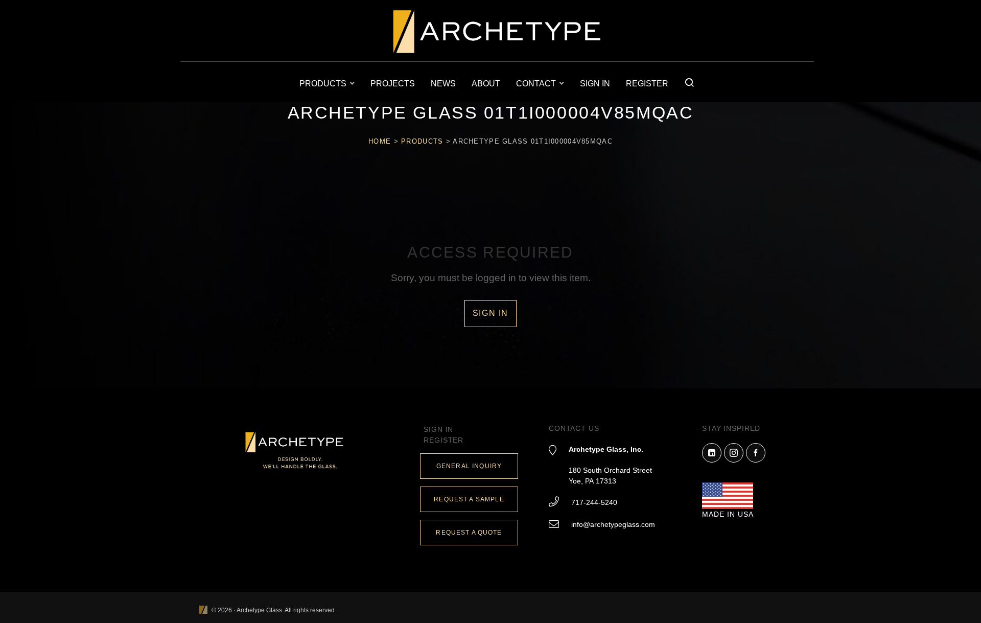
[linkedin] (711, 453)
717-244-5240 (594, 502)
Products (422, 141)
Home (379, 141)
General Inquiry (469, 466)
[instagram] (733, 453)
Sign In (490, 313)
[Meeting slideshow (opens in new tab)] (203, 610)
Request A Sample (469, 499)
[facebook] (755, 453)
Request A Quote (469, 532)
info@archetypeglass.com (613, 524)
